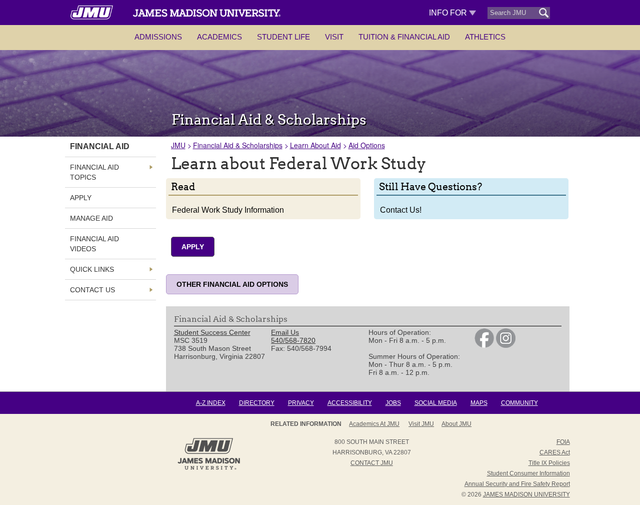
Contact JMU (371, 462)
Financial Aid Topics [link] (94, 172)
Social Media (435, 402)
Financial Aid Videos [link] (94, 244)
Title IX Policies (549, 462)
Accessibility (350, 402)
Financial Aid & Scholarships (237, 145)
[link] (484, 345)
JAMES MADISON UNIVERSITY (526, 494)
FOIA (563, 441)
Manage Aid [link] (91, 218)
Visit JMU (421, 423)
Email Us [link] (285, 332)
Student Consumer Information (528, 473)
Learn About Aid (315, 145)
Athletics (485, 37)
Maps (479, 402)
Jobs (393, 402)
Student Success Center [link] (212, 332)
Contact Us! (401, 210)
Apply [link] (81, 198)
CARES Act (555, 452)
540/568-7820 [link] (293, 340)
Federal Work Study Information (228, 210)
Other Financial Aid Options (232, 284)
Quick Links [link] (92, 269)
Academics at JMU (374, 423)
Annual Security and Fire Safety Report (517, 483)
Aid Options (366, 145)
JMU (178, 145)
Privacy (301, 402)
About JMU (457, 423)
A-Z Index (211, 402)
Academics (219, 37)
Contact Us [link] (92, 290)
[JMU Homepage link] (208, 468)
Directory (256, 402)
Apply (193, 247)
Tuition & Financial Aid (404, 37)
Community (519, 402)
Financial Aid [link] (100, 146)
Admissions (158, 37)
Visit (334, 37)
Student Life (283, 37)
